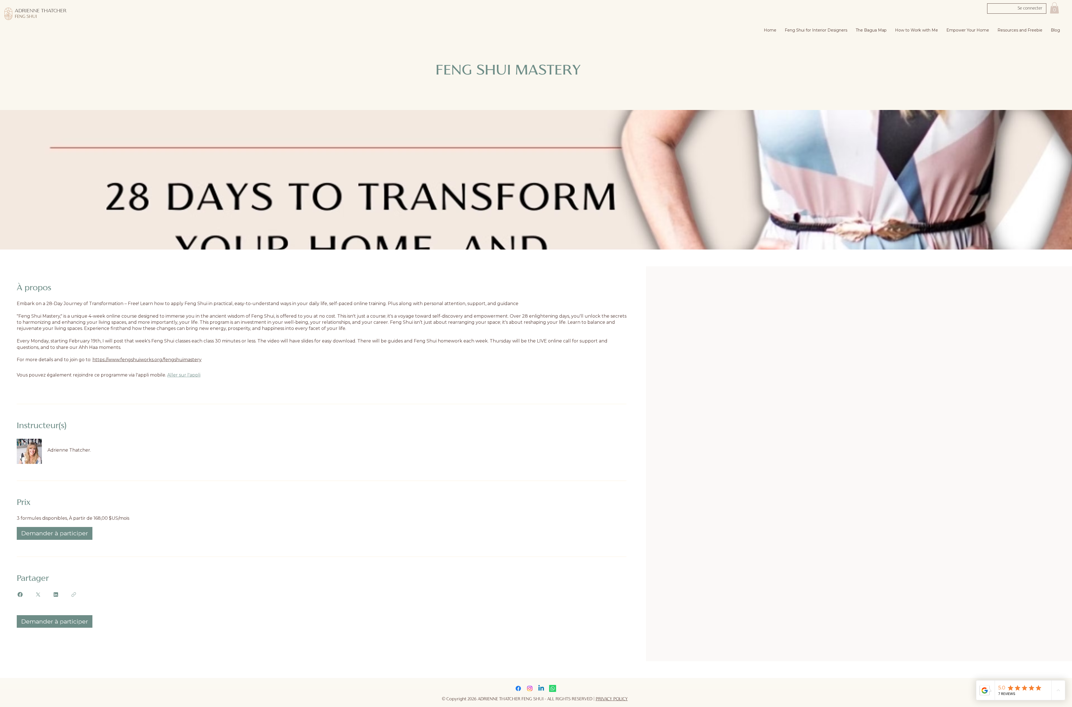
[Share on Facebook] (20, 594)
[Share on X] (38, 594)
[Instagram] (529, 688)
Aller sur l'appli (183, 375)
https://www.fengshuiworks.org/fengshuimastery (147, 359)
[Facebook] (518, 688)
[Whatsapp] (552, 688)
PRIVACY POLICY (612, 699)
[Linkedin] (541, 688)
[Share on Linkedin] (55, 594)
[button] (1054, 8)
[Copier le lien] (73, 594)
